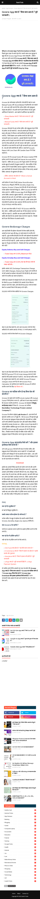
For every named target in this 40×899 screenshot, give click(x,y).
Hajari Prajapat (7, 18)
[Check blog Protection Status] (10, 887)
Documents (20, 831)
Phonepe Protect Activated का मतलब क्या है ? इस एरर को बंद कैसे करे (23, 739)
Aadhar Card (20, 810)
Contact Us (25, 893)
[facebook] (12, 712)
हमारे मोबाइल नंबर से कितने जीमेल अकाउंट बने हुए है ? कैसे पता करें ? (23, 723)
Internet (20, 850)
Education (20, 835)
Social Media (20, 872)
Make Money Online (20, 859)
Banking (20, 819)
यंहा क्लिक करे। (18, 387)
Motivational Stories (20, 862)
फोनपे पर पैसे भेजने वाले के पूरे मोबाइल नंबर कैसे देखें (23, 730)
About (18, 893)
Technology (20, 875)
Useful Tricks (20, 881)
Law (20, 856)
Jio (20, 853)
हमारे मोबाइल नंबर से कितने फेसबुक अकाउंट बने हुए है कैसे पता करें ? (24, 789)
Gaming (20, 841)
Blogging (20, 822)
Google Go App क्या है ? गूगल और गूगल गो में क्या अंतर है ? (24, 639)
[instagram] (28, 717)
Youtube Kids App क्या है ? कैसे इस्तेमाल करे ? (22, 647)
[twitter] (28, 712)
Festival (20, 838)
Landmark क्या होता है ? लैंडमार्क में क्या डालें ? (23, 780)
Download (20, 463)
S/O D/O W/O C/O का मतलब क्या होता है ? (23, 747)
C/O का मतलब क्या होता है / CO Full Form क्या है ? (24, 756)
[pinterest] (12, 717)
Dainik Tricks (24, 896)
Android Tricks (20, 813)
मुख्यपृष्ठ (3, 8)
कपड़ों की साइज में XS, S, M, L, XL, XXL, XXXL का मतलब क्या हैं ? (23, 797)
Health (20, 847)
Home (13, 893)
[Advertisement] (20, 35)
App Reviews (9, 8)
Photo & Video (20, 865)
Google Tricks (20, 844)
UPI (20, 878)
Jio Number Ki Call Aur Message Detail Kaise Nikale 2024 (22, 764)
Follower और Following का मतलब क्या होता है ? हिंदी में (24, 772)
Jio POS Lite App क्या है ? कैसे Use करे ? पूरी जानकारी (22, 631)
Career (20, 825)
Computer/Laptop (20, 828)
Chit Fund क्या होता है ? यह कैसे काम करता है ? (19, 548)
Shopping (20, 868)
